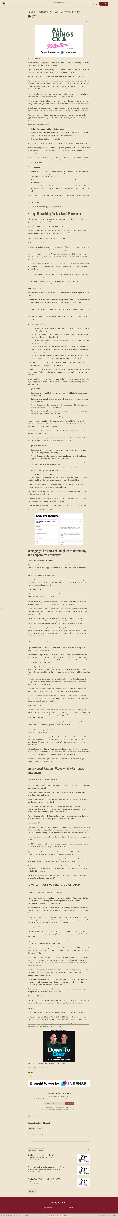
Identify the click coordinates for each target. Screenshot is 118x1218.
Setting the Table (65, 76)
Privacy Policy (72, 1109)
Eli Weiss (34, 15)
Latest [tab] (34, 1150)
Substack (100, 1215)
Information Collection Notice (58, 1109)
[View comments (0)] (33, 21)
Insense (59, 143)
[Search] (93, 4)
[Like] (29, 21)
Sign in (112, 4)
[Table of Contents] (2, 609)
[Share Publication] (96, 4)
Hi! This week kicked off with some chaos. (40, 1157)
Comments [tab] (32, 1128)
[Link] (25, 213)
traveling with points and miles (53, 69)
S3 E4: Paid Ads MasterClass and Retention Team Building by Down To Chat (56, 1012)
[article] (59, 1158)
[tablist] (35, 1128)
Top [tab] (30, 1150)
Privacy (15, 1215)
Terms (18, 1215)
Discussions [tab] (41, 1150)
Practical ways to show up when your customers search (44, 1170)
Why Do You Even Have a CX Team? (41, 1155)
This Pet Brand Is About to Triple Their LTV (44, 1179)
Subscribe (104, 4)
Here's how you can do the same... (38, 1182)
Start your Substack (56, 1215)
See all (31, 1191)
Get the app (66, 1215)
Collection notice (25, 1215)
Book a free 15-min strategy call (39, 206)
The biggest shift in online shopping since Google (46, 1167)
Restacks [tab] (38, 1128)
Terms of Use (67, 1107)
